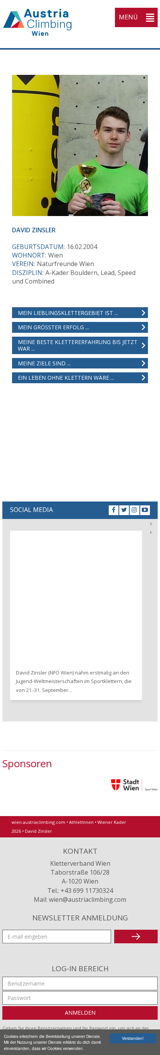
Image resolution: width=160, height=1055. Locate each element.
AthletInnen (81, 822)
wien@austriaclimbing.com (87, 899)
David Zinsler (38, 831)
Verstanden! (133, 1038)
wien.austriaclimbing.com (38, 822)
